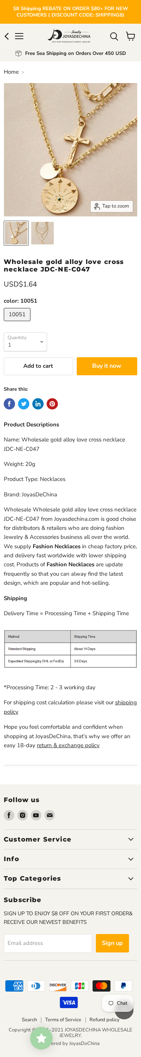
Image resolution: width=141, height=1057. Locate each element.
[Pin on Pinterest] (52, 403)
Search (29, 1019)
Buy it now (106, 366)
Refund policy (104, 1019)
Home (11, 72)
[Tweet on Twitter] (23, 403)
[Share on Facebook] (9, 403)
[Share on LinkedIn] (38, 403)
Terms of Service (63, 1019)
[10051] (18, 323)
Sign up (112, 943)
